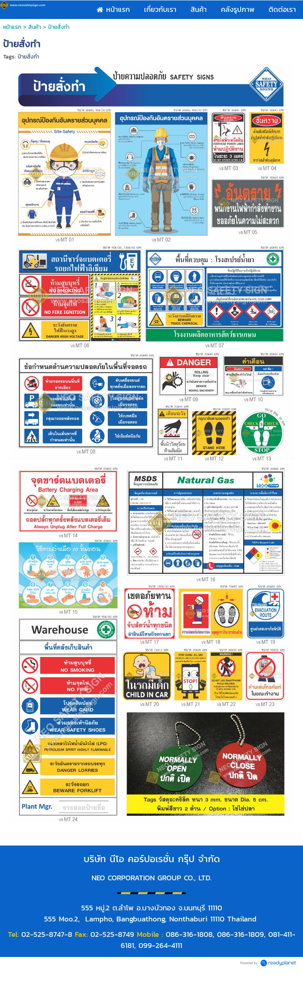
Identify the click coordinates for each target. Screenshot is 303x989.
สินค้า (34, 27)
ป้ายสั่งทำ (28, 57)
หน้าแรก (12, 27)
